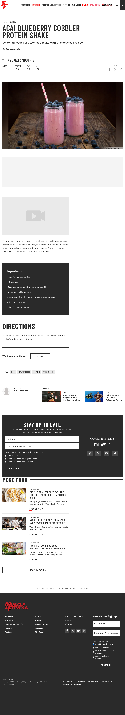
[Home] (4, 7)
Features (66, 5)
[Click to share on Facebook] (109, 69)
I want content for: (13, 452)
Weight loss (48, 372)
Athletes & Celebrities (51, 5)
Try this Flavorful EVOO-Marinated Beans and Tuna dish (47, 547)
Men (34, 452)
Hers (95, 5)
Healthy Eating (9, 22)
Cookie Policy (107, 682)
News (65, 392)
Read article (36, 509)
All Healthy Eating (36, 570)
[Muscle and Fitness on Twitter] (98, 453)
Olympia (107, 5)
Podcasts (39, 628)
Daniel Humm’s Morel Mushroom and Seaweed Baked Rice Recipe (47, 522)
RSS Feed (39, 632)
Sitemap (68, 624)
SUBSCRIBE (14, 468)
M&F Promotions (14, 456)
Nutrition (36, 5)
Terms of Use (80, 682)
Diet (13, 372)
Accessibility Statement (72, 684)
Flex (85, 5)
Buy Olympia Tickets (74, 616)
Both (27, 452)
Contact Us (67, 682)
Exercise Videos (41, 624)
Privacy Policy (93, 682)
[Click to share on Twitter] (115, 69)
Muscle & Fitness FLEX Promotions (22, 462)
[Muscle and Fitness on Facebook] (90, 453)
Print (42, 356)
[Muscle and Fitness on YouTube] (106, 453)
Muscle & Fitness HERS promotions (22, 459)
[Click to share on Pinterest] (121, 69)
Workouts (25, 5)
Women (41, 452)
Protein (37, 372)
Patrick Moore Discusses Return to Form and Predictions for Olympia (113, 400)
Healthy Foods (24, 372)
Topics (38, 616)
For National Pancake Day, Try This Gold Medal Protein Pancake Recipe (48, 495)
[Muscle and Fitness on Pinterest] (115, 453)
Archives (68, 620)
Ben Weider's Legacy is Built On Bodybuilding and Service (71, 399)
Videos (38, 620)
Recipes (8, 632)
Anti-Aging (76, 5)
